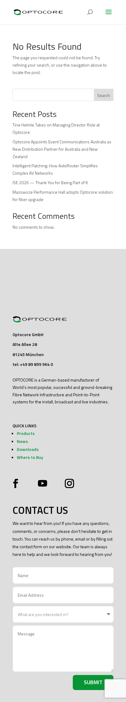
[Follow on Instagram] (68, 483)
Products (26, 433)
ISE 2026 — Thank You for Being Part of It (50, 182)
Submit (93, 682)
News (22, 441)
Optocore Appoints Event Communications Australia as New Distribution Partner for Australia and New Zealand (62, 149)
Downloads (28, 449)
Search (103, 95)
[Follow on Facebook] (17, 483)
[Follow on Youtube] (42, 483)
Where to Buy (30, 457)
